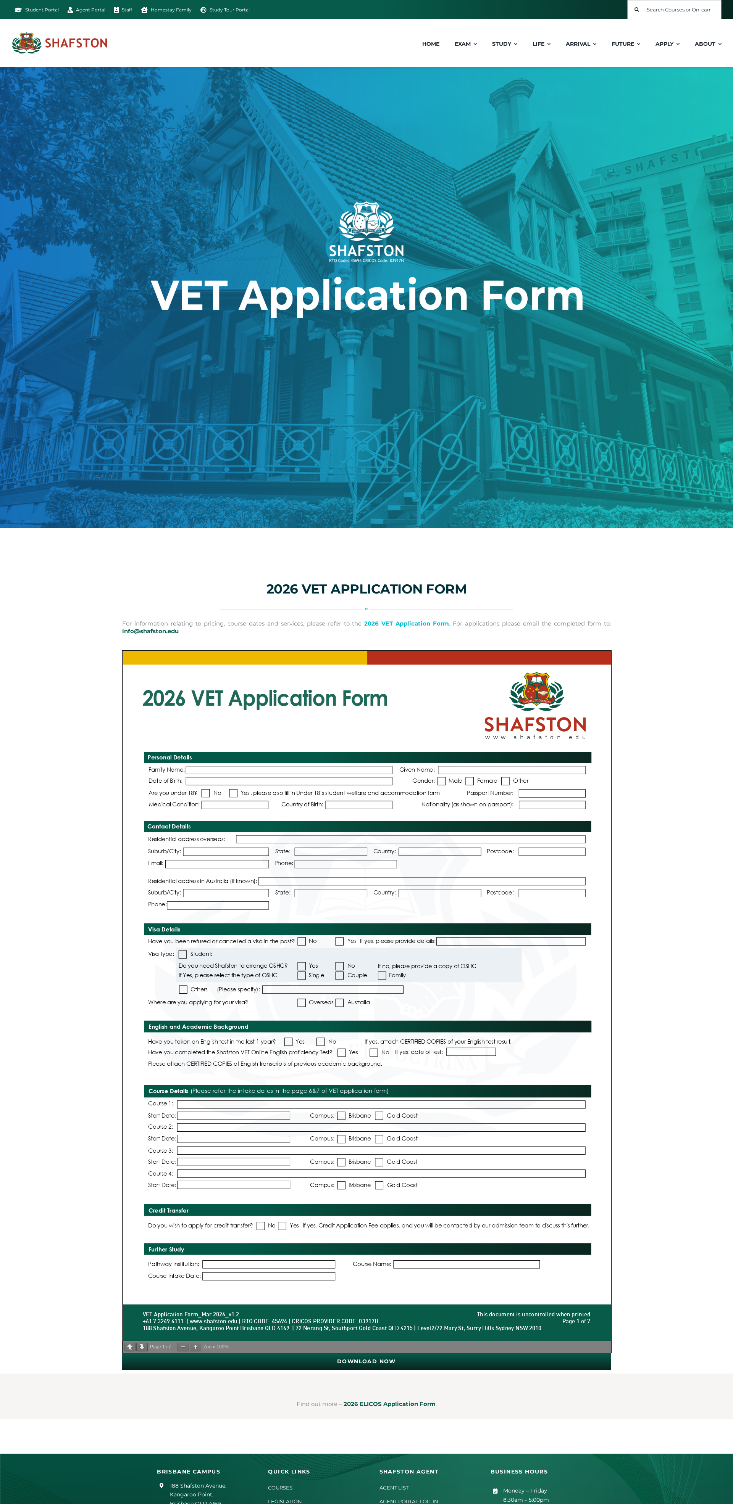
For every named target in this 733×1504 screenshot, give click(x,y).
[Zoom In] (195, 1347)
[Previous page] (130, 1347)
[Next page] (142, 1347)
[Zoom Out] (183, 1347)
